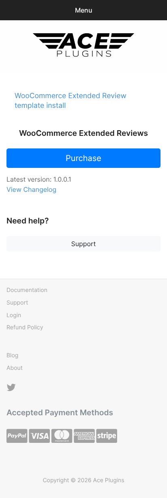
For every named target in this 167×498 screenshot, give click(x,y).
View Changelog (31, 189)
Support (83, 244)
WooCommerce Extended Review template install (70, 101)
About (14, 368)
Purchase (83, 158)
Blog (12, 355)
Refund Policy (24, 327)
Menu (83, 10)
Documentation (26, 290)
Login (13, 315)
